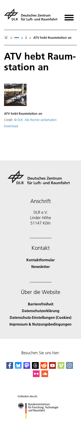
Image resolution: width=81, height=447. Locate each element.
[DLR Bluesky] (18, 367)
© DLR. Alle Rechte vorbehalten (35, 120)
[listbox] (16, 37)
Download (11, 126)
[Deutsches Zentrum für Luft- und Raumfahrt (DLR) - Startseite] (31, 16)
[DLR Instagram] (69, 367)
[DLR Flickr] (36, 375)
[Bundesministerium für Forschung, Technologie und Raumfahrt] (40, 423)
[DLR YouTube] (52, 367)
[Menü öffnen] (69, 16)
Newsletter (40, 266)
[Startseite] (6, 37)
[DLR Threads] (35, 367)
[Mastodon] (26, 367)
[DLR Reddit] (43, 367)
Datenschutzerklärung (40, 310)
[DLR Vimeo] (61, 367)
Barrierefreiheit (40, 304)
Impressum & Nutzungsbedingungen (40, 324)
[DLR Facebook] (9, 367)
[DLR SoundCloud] (44, 375)
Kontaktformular (40, 259)
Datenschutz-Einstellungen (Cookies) (40, 317)
